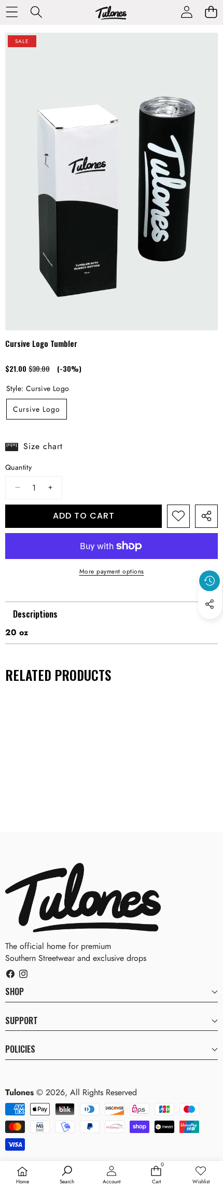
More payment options (111, 571)
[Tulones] (111, 14)
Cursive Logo (36, 409)
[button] (210, 11)
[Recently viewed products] (209, 580)
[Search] (36, 11)
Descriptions (35, 614)
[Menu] (11, 11)
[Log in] (186, 11)
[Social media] (209, 604)
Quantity (18, 467)
